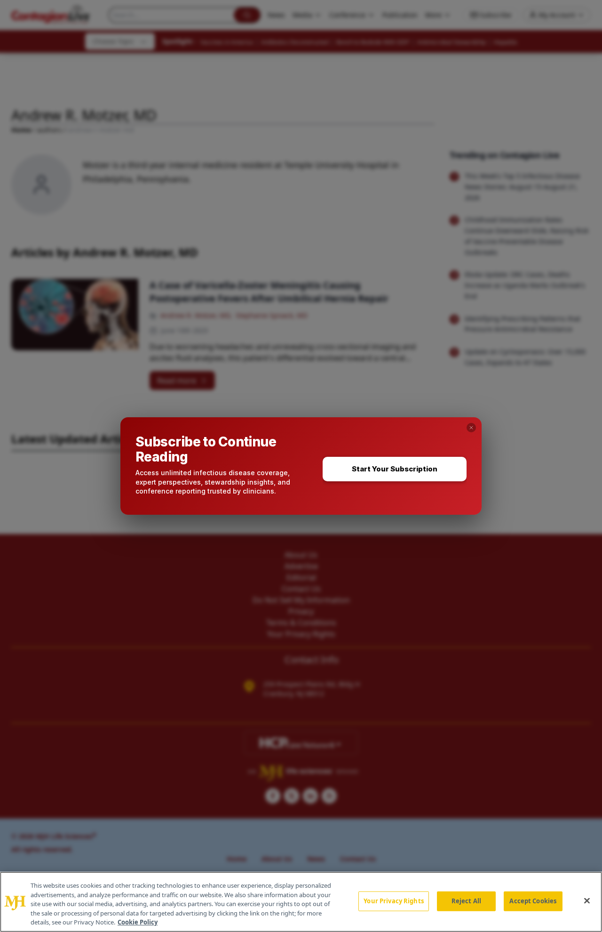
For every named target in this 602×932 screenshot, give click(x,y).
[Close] (587, 901)
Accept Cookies (532, 901)
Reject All (466, 901)
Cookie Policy (138, 922)
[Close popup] (471, 427)
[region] (301, 902)
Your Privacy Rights (393, 901)
